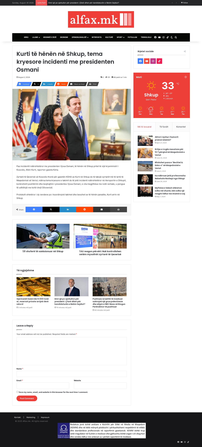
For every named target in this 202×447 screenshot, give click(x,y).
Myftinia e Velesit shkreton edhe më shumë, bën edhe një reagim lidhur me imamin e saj (170, 191)
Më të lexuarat (144, 126)
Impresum (45, 417)
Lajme (35, 37)
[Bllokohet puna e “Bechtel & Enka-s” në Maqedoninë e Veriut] (145, 166)
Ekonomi (64, 37)
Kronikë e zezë (49, 37)
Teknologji (146, 37)
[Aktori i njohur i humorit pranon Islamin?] (145, 141)
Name (19, 369)
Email (19, 380)
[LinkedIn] (68, 209)
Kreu (26, 37)
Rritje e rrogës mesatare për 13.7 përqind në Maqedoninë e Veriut (170, 152)
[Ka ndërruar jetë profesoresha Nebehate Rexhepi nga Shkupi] (145, 179)
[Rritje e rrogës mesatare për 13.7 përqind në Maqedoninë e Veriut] (145, 153)
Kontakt (17, 417)
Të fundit (164, 126)
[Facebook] (34, 209)
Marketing (31, 417)
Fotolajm (132, 37)
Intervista (97, 37)
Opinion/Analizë (79, 37)
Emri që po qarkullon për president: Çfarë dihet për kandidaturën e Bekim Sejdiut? (84, 3)
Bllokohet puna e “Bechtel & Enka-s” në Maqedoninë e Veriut (169, 165)
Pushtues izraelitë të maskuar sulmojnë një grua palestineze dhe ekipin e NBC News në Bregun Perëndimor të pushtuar (109, 302)
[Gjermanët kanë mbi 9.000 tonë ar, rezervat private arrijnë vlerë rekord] (33, 286)
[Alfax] (101, 19)
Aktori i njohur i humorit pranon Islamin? (166, 138)
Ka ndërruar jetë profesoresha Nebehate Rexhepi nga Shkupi (170, 177)
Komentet (181, 126)
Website (77, 380)
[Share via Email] (101, 209)
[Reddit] (84, 209)
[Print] (118, 209)
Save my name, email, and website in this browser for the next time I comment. (53, 392)
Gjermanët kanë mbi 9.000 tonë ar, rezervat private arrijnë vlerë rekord (32, 301)
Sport (119, 37)
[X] (51, 209)
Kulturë (109, 37)
